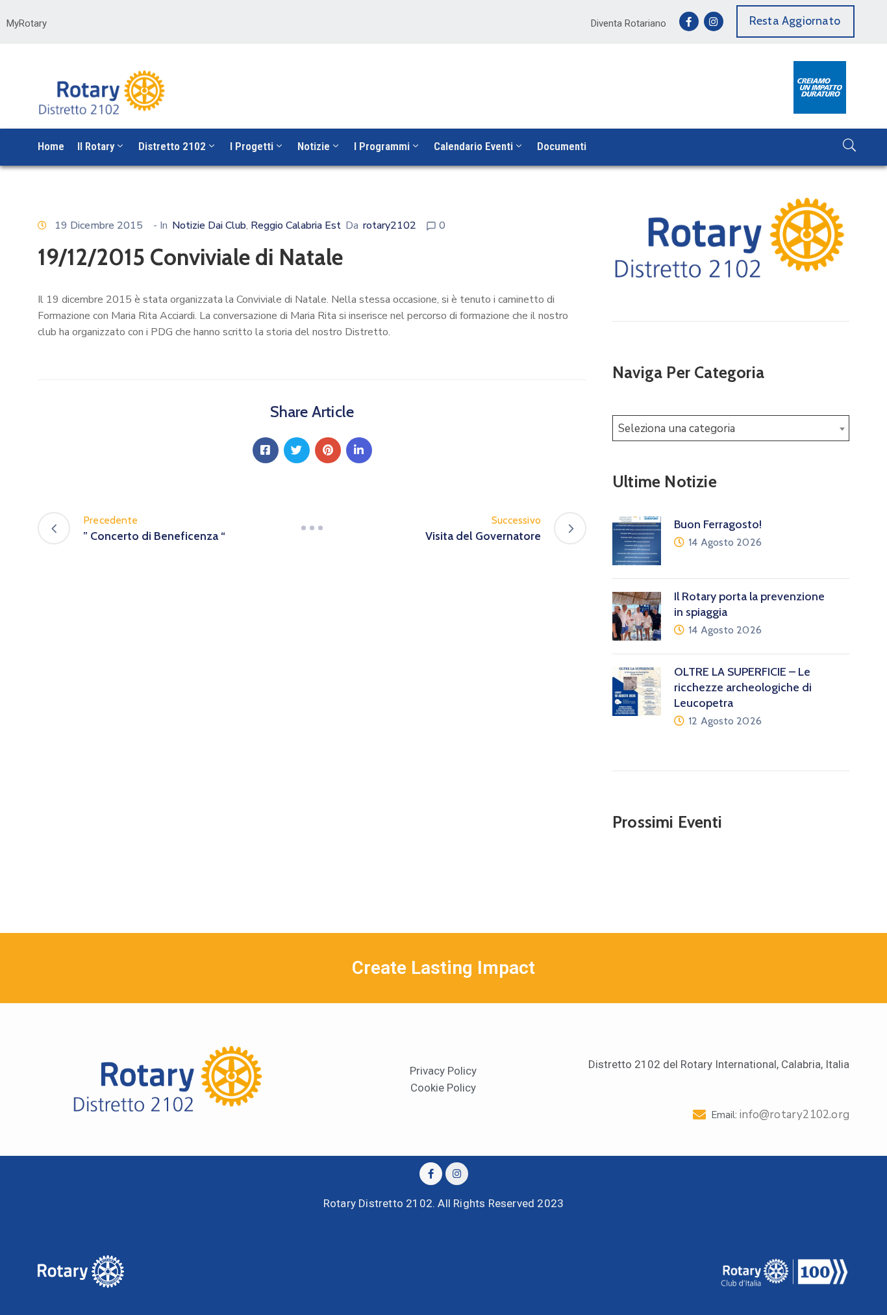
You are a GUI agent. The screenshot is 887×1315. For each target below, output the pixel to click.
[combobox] (730, 428)
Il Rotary (95, 146)
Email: (780, 1114)
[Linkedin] (359, 450)
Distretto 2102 (172, 146)
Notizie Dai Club (209, 225)
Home (51, 146)
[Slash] (312, 528)
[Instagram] (713, 21)
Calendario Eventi (473, 146)
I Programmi (382, 146)
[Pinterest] (328, 450)
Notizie (313, 146)
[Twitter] (297, 450)
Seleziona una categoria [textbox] (676, 428)
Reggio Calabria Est (296, 225)
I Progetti (251, 146)
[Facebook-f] (689, 21)
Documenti (561, 146)
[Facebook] (266, 450)
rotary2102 (389, 225)
